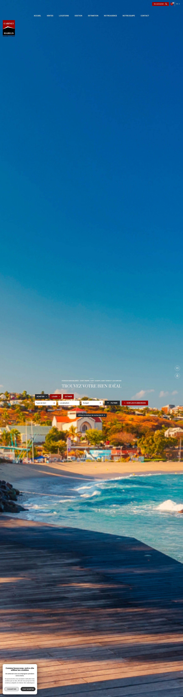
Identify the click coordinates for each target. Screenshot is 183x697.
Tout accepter (28, 689)
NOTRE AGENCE (110, 16)
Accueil (37, 16)
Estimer (68, 396)
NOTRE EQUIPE (129, 16)
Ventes (50, 16)
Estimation (93, 16)
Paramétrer (11, 689)
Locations (64, 16)
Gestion (78, 16)
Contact (145, 16)
